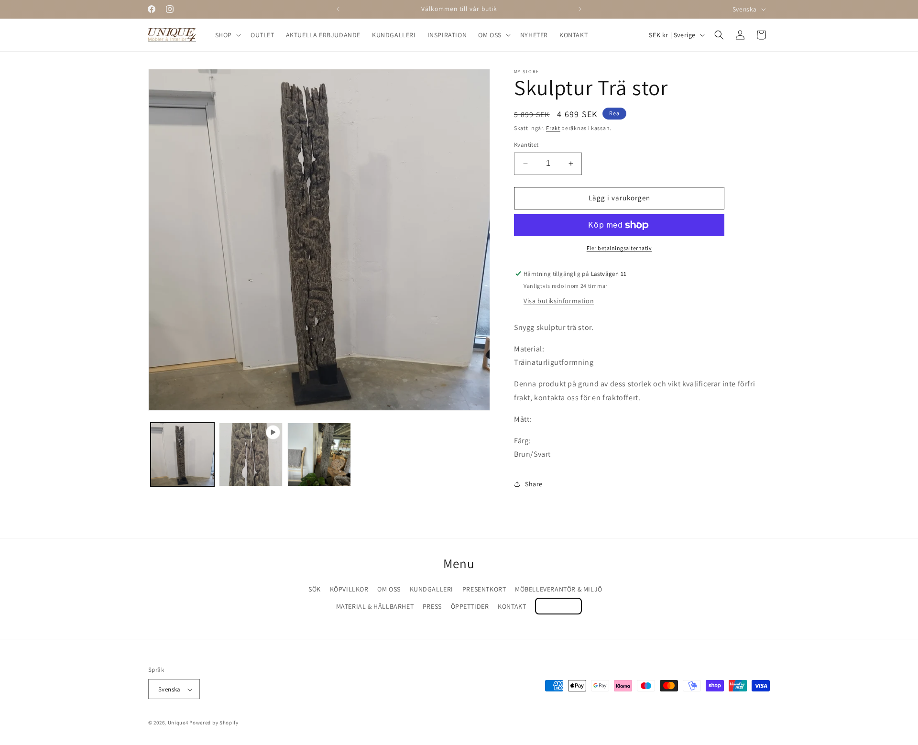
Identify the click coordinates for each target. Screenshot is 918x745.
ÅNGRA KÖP (558, 606)
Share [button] (534, 484)
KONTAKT (512, 606)
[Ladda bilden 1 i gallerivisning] (182, 454)
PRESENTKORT (484, 589)
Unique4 (178, 723)
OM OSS (389, 589)
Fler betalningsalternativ (619, 248)
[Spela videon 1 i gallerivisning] (251, 454)
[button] (227, 35)
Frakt (553, 127)
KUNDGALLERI (432, 589)
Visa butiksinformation (559, 300)
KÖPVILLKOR (349, 589)
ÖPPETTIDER (470, 606)
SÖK (314, 589)
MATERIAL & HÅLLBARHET (375, 606)
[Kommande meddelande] (579, 9)
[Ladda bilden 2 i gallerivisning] (319, 454)
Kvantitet (526, 145)
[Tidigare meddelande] (338, 9)
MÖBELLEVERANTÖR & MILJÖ (558, 589)
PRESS (432, 606)
